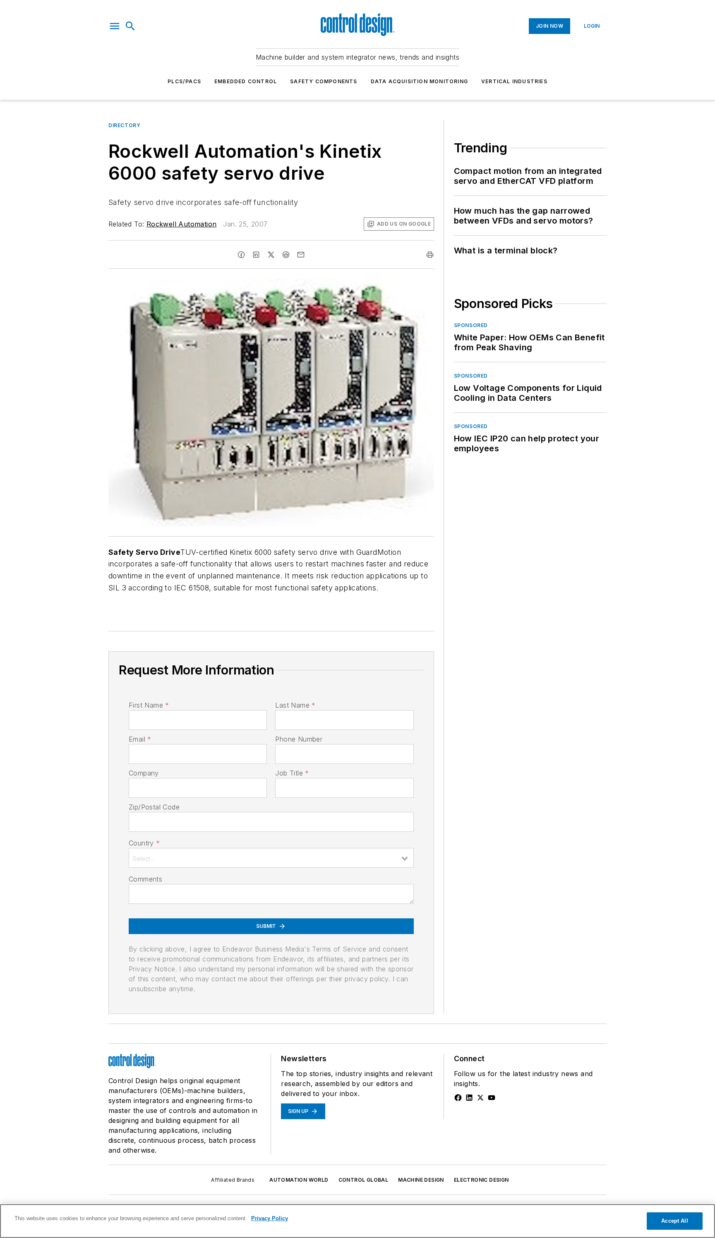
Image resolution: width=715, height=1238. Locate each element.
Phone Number (298, 739)
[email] (301, 254)
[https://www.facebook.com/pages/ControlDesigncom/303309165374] (458, 1097)
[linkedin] (256, 254)
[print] (430, 254)
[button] (114, 26)
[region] (357, 1221)
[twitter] (271, 254)
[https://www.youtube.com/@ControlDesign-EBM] (491, 1097)
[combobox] (271, 858)
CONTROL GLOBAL (363, 1180)
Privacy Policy (269, 1218)
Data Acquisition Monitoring (419, 81)
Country (144, 843)
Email (140, 739)
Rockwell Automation (181, 224)
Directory (124, 125)
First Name (149, 705)
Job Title (292, 773)
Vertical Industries (514, 81)
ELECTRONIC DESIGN (481, 1180)
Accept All (674, 1221)
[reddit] (286, 254)
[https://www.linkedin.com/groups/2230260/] (469, 1097)
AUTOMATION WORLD (298, 1180)
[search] (130, 26)
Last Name (295, 705)
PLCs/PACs (184, 81)
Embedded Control (245, 81)
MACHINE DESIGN (421, 1180)
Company (144, 773)
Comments (145, 879)
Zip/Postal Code (154, 807)
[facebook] (241, 254)
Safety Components (323, 81)
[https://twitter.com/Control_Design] (480, 1097)
